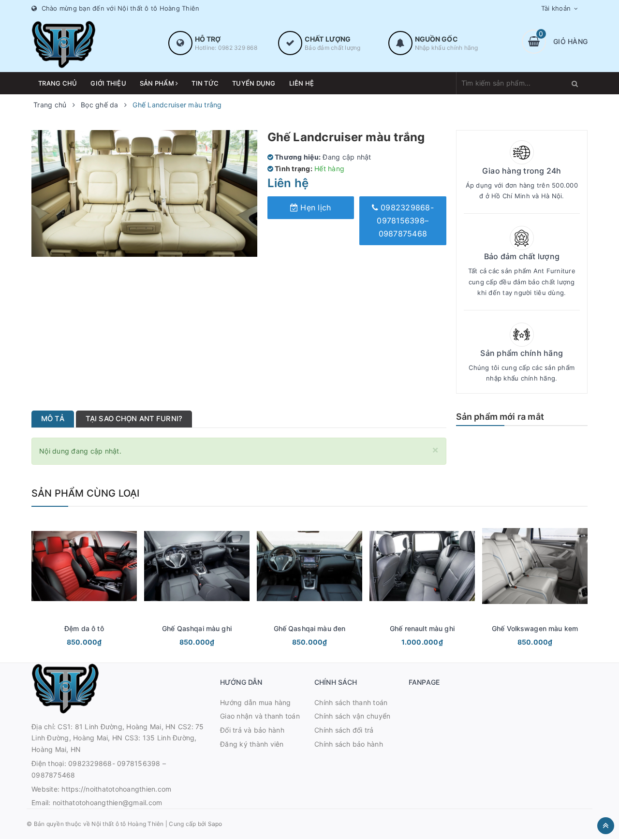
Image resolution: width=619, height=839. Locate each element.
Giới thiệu (108, 83)
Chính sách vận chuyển (352, 716)
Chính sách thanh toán (350, 702)
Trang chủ (57, 83)
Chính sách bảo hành (348, 744)
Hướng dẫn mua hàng (255, 702)
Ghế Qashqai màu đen (310, 628)
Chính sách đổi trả (344, 730)
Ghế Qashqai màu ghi (197, 628)
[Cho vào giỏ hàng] (71, 643)
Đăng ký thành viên (252, 744)
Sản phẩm (158, 83)
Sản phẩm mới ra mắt (500, 417)
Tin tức (205, 83)
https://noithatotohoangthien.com (116, 789)
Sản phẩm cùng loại (85, 493)
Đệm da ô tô (84, 628)
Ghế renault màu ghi (422, 628)
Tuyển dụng (254, 83)
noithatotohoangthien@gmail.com (107, 802)
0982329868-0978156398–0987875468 (405, 220)
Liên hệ (301, 83)
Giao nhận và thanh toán (260, 716)
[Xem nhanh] (94, 643)
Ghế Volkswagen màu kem (535, 628)
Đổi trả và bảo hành (252, 730)
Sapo (215, 823)
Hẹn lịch (314, 207)
